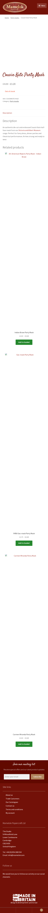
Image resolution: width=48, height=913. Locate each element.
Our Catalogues (12, 802)
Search (24, 910)
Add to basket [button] (24, 342)
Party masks (15, 18)
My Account (8, 910)
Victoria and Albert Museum (29, 130)
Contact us (10, 806)
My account (10, 813)
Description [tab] (7, 113)
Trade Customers (12, 798)
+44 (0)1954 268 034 (13, 852)
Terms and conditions (14, 809)
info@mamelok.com (16, 855)
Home (7, 18)
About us (9, 795)
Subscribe (37, 776)
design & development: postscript (24, 902)
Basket (37, 909)
